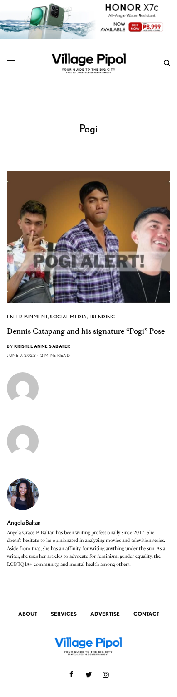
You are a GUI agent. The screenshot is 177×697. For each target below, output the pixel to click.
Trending (102, 316)
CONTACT (146, 613)
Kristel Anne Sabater (42, 346)
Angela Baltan (24, 522)
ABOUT (27, 613)
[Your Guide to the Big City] (88, 63)
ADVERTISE (105, 613)
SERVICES (64, 613)
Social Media (68, 316)
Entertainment (27, 316)
